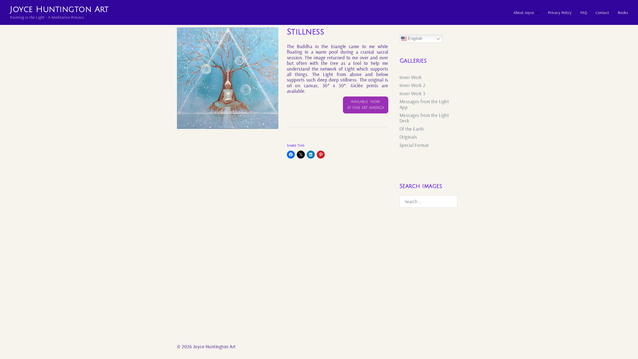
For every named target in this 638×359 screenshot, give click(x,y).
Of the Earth (411, 129)
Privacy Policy (560, 12)
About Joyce (523, 12)
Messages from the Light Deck (424, 118)
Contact (602, 12)
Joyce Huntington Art (59, 9)
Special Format (414, 145)
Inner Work (410, 77)
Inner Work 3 (412, 93)
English (414, 38)
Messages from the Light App (424, 104)
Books (623, 12)
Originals (408, 137)
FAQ (583, 12)
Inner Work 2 (412, 85)
